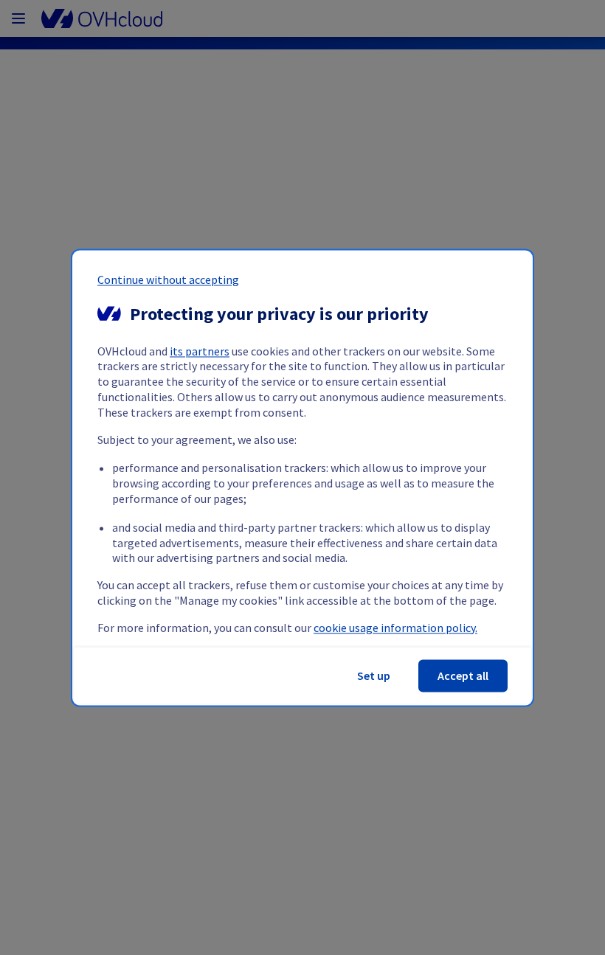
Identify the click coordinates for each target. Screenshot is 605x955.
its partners (199, 351)
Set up (373, 675)
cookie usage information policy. (395, 627)
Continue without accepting (168, 279)
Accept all (463, 675)
